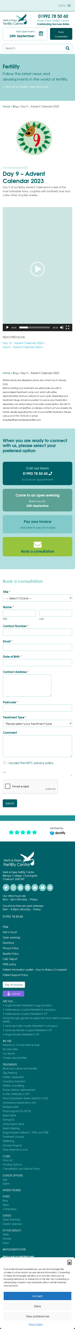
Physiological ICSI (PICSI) (17, 1111)
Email (8, 641)
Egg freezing (10, 1072)
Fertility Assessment (13, 1077)
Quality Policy (11, 953)
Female (7, 1238)
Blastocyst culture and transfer (20, 1068)
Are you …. (10, 1001)
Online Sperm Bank (13, 1124)
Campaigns (9, 1209)
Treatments (10, 1064)
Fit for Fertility (12, 1230)
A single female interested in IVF (21, 1034)
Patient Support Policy (15, 975)
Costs (6, 1156)
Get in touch (10, 932)
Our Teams (9, 1053)
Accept (37, 1296)
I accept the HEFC (31, 763)
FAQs (5, 926)
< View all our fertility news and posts (25, 87)
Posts (6, 1196)
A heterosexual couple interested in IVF (25, 1014)
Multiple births (11, 1107)
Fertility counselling (13, 1085)
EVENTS (7, 1215)
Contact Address (16, 672)
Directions (8, 943)
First (5, 619)
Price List (7, 1160)
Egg (5, 1179)
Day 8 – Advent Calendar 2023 (22, 347)
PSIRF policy (9, 964)
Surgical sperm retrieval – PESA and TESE (26, 1132)
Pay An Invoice (14, 984)
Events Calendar (12, 1224)
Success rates (10, 1049)
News (6, 1204)
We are (7, 1041)
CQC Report (10, 959)
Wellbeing (8, 1141)
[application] (37, 269)
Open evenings (11, 937)
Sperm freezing (11, 1128)
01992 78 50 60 (53, 15)
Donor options (13, 1175)
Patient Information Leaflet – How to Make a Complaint (35, 969)
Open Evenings (11, 1219)
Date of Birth (12, 656)
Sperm (6, 1183)
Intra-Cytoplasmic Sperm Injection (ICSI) (25, 1098)
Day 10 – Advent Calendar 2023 (23, 343)
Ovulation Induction (14, 1081)
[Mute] (62, 327)
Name (8, 607)
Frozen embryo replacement (19, 1089)
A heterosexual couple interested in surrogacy (29, 1009)
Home (6, 106)
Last (41, 619)
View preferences (37, 1316)
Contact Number (16, 626)
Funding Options (12, 1164)
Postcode (10, 702)
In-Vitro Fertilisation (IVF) (16, 1094)
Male (6, 1234)
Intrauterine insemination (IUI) (19, 1102)
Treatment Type (14, 717)
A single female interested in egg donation (27, 1005)
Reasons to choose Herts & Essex (21, 1045)
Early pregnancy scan (15, 1149)
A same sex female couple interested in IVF (27, 1030)
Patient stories (12, 1190)
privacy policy (44, 763)
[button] (69, 1262)
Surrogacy (8, 1119)
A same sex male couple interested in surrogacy (30, 1025)
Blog (15, 106)
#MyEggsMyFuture (14, 1249)
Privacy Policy (36, 1324)
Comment (10, 732)
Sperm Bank (9, 1115)
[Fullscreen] (67, 327)
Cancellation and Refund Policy (21, 1168)
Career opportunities (15, 1057)
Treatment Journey (13, 1136)
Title (6, 592)
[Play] (7, 327)
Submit (10, 803)
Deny (37, 1306)
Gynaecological (12, 1145)
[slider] (34, 327)
